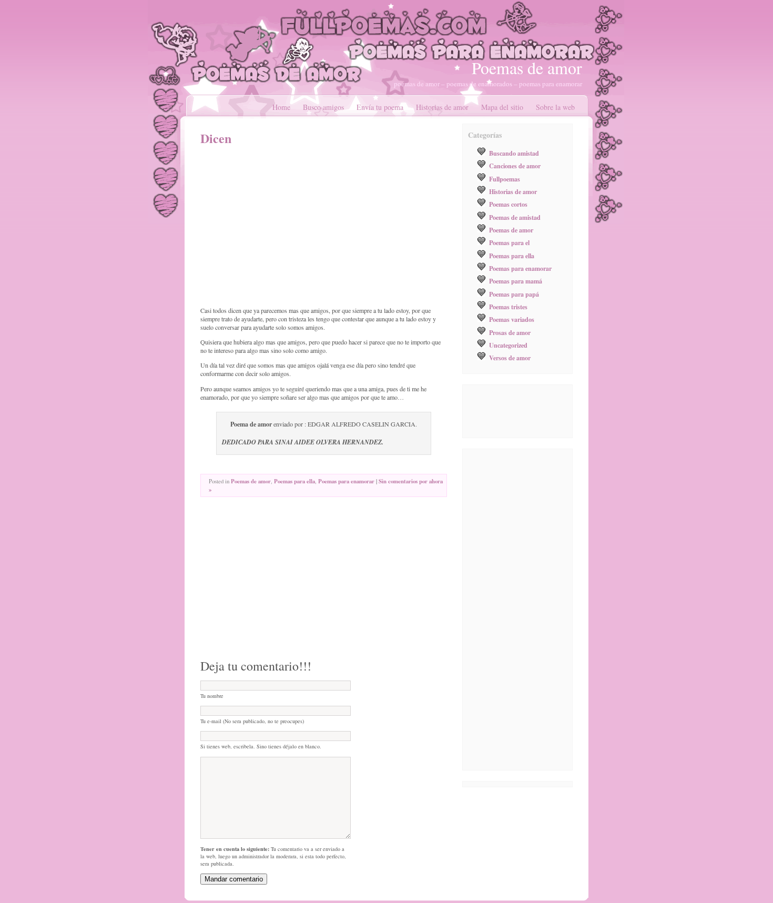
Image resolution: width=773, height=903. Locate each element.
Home (281, 107)
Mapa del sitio (502, 107)
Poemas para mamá (515, 281)
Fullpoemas (504, 179)
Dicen (215, 138)
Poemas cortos (508, 204)
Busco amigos (323, 107)
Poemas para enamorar (346, 481)
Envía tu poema (380, 107)
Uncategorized (508, 345)
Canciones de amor (515, 165)
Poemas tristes (508, 306)
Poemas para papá (514, 294)
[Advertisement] (288, 226)
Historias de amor (442, 107)
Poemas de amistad (515, 217)
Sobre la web (555, 107)
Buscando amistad (514, 153)
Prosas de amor (510, 332)
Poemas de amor (527, 67)
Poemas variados (511, 319)
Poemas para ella (294, 481)
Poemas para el (509, 242)
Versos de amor (510, 357)
